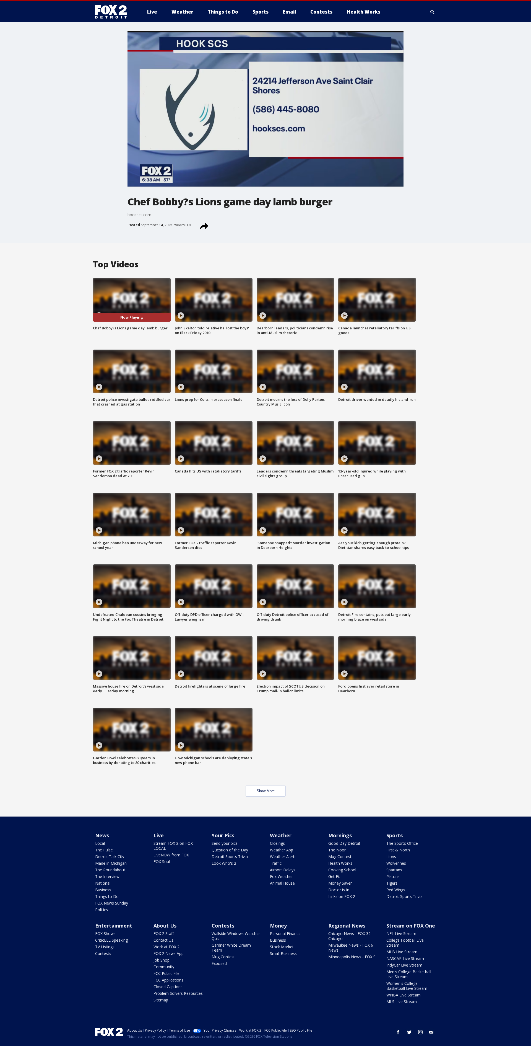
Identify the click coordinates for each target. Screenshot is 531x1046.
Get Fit (334, 876)
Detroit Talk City (109, 856)
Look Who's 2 (224, 863)
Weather (280, 835)
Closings (277, 843)
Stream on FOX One (410, 925)
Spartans (394, 869)
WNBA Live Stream (403, 995)
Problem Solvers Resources (178, 993)
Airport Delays (282, 869)
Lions (391, 856)
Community (163, 966)
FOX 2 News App (168, 953)
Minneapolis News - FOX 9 (352, 956)
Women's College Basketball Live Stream (406, 986)
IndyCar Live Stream (404, 965)
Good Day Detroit (344, 843)
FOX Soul (161, 861)
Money (278, 925)
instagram (420, 1032)
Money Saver (340, 883)
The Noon (337, 850)
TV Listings (104, 946)
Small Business (283, 953)
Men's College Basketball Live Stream (408, 974)
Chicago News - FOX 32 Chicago (349, 936)
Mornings (340, 835)
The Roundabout (110, 869)
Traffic (276, 863)
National (102, 883)
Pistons (393, 876)
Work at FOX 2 (166, 946)
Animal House (282, 883)
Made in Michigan (111, 863)
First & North (398, 850)
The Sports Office (402, 843)
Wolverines (396, 863)
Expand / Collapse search (432, 12)
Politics (101, 909)
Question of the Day (230, 850)
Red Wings (395, 889)
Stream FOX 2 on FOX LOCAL (173, 846)
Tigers (391, 883)
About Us (164, 925)
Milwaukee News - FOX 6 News (350, 947)
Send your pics (225, 843)
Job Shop (161, 960)
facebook (398, 1032)
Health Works (340, 863)
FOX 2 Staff (163, 933)
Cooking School (342, 869)
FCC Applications (168, 980)
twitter (409, 1032)
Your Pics (223, 835)
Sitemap (160, 1000)
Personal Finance (285, 933)
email (431, 1032)
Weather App (281, 850)
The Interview (107, 876)
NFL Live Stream (401, 933)
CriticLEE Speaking (111, 940)
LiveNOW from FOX (171, 855)
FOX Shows (105, 933)
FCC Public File (166, 973)
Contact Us (163, 940)
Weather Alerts (283, 856)
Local (100, 843)
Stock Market (282, 946)
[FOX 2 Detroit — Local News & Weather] (113, 12)
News (102, 835)
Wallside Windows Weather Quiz (236, 936)
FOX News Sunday (111, 903)
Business (103, 889)
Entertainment (113, 925)
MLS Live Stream (401, 1001)
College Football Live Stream (405, 942)
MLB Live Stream (401, 951)
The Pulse (104, 850)
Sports (394, 835)
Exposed (219, 963)
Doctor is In (338, 889)
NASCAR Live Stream (405, 958)
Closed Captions (168, 986)
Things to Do (107, 896)
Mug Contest (340, 856)
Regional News (346, 925)
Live (158, 835)
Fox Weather (281, 876)
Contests (103, 953)
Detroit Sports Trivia (230, 856)
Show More (266, 791)
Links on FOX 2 (341, 896)
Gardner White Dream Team (231, 947)
